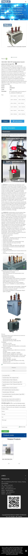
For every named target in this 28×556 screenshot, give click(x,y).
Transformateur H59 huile (8, 392)
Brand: (3, 87)
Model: (3, 86)
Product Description (9, 128)
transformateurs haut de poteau (9, 387)
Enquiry (6, 121)
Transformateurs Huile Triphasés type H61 (12, 382)
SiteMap (20, 516)
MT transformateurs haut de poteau (10, 389)
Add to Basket (18, 121)
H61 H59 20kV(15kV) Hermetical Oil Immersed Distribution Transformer (8, 459)
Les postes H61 (5, 375)
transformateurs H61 (7, 396)
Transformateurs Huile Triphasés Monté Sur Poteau (12, 385)
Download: (3, 91)
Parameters (6, 131)
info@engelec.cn (6, 403)
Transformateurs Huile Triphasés (9, 379)
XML (17, 516)
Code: (2, 89)
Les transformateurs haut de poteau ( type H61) (13, 394)
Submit (5, 431)
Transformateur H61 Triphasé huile (10, 377)
